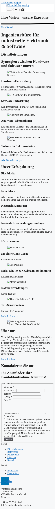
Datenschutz (13, 473)
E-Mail (8, 397)
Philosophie (13, 454)
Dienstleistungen (15, 449)
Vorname (9, 387)
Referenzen (12, 452)
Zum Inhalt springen (11, 2)
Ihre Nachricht (11, 413)
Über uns (11, 457)
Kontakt (11, 460)
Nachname (10, 390)
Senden (8, 439)
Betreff (7, 400)
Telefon (8, 393)
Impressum (12, 470)
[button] (27, 444)
